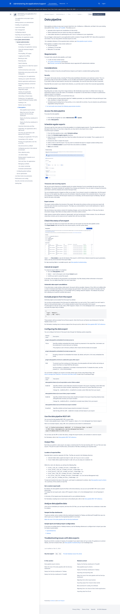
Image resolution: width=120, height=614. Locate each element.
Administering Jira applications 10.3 (27, 14)
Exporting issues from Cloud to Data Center (88, 582)
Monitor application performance (27, 81)
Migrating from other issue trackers (86, 580)
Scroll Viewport (61, 600)
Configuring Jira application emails (24, 37)
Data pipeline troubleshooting (78, 262)
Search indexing (22, 63)
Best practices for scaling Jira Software (87, 585)
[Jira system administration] (74, 14)
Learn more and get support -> (84, 9)
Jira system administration (22, 39)
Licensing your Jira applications (26, 76)
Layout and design (20, 27)
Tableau (57, 28)
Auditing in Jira (22, 102)
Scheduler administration (24, 168)
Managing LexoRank (23, 163)
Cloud (90, 14)
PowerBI (62, 28)
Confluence (52, 600)
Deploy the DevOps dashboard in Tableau (55, 571)
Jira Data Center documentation (23, 176)
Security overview (55, 63)
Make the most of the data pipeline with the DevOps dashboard (27, 114)
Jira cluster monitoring (24, 166)
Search (99, 3)
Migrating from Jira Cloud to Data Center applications (91, 588)
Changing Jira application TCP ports (28, 136)
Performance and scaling (21, 178)
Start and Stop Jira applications (26, 161)
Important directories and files (26, 126)
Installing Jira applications (22, 25)
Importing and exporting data (23, 34)
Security (93, 609)
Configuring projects (20, 32)
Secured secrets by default (25, 145)
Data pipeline (22, 107)
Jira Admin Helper (23, 154)
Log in (103, 3)
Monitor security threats (24, 105)
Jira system (54, 61)
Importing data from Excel (84, 591)
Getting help (18, 183)
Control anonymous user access (26, 69)
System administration (23, 42)
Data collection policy (24, 152)
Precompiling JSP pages (24, 53)
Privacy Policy (76, 609)
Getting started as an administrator (24, 22)
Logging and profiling (24, 56)
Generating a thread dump (25, 96)
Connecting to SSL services (25, 139)
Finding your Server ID (24, 44)
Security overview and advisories (24, 181)
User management (20, 29)
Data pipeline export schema (27, 110)
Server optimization (22, 173)
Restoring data (22, 60)
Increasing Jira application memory (27, 47)
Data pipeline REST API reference (96, 324)
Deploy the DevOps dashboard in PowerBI (55, 574)
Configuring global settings (24, 171)
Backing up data (22, 58)
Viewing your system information (27, 78)
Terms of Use (85, 609)
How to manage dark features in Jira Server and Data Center (60, 374)
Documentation (53, 3)
